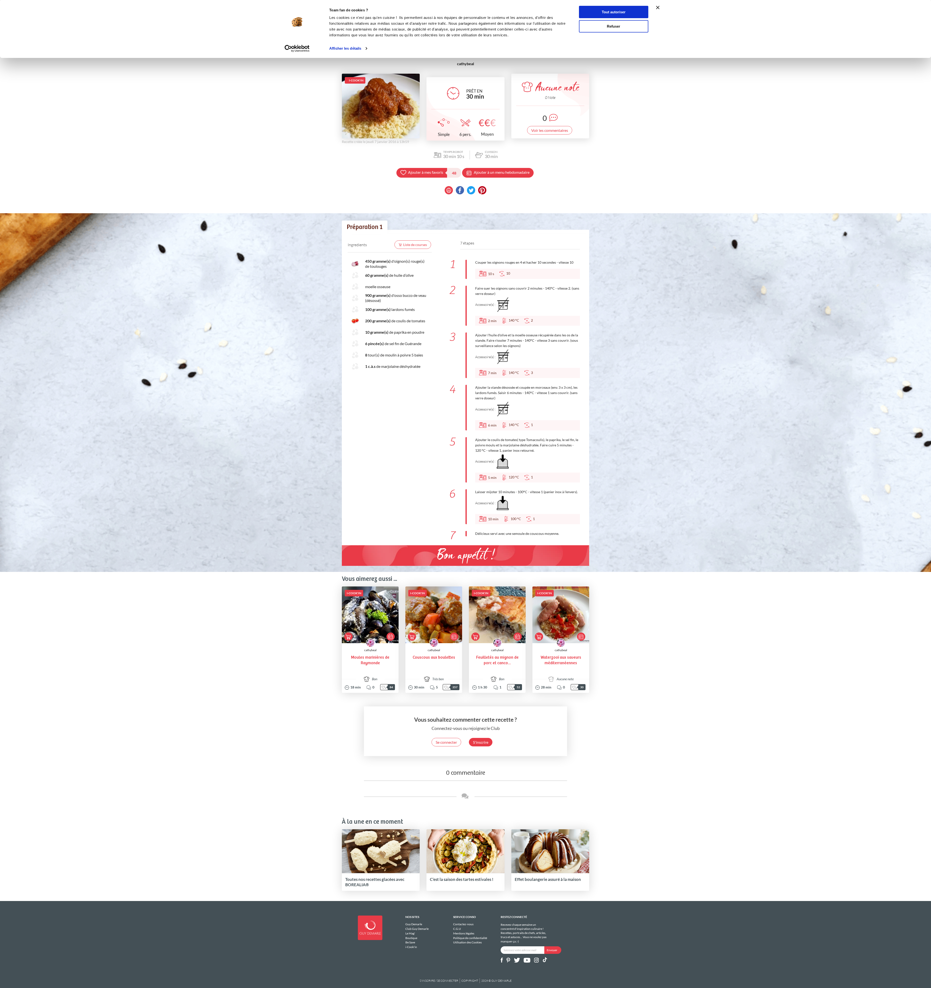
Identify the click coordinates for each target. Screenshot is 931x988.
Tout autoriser (614, 12)
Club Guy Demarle (417, 929)
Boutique (411, 938)
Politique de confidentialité (470, 938)
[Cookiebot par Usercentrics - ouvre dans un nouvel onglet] (297, 48)
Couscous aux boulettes (434, 657)
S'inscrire (480, 742)
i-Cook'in (411, 947)
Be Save (410, 942)
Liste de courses (415, 245)
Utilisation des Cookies (467, 942)
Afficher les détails (345, 48)
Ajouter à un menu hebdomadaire (502, 172)
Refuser (613, 26)
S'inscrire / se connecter (439, 980)
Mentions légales (463, 933)
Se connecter (446, 742)
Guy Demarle (413, 924)
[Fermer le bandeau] (657, 7)
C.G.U (457, 929)
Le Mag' (410, 933)
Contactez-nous (463, 924)
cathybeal (370, 650)
